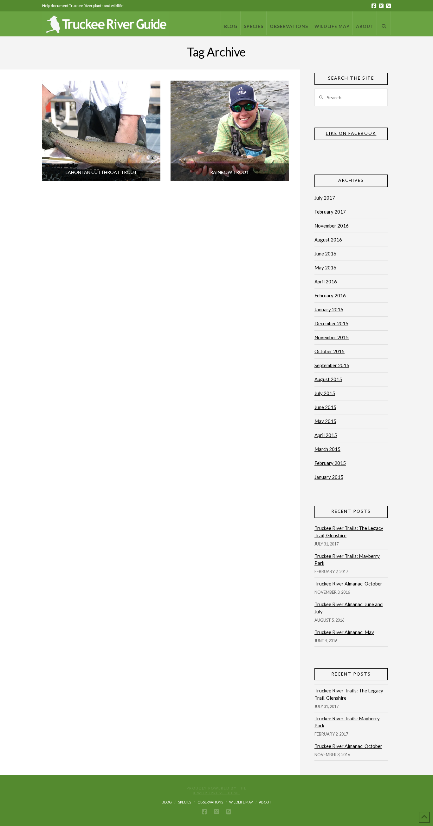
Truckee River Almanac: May (344, 632)
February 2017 (330, 212)
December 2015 (331, 323)
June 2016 (325, 253)
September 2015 (331, 365)
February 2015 (330, 463)
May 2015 (325, 421)
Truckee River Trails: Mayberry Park (347, 559)
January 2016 (328, 309)
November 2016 (331, 225)
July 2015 (324, 393)
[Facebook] (374, 6)
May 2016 (325, 267)
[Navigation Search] (384, 23)
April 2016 (325, 281)
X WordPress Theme (216, 793)
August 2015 (328, 379)
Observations (210, 802)
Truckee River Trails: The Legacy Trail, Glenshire (348, 531)
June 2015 (325, 407)
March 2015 (327, 449)
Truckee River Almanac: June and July (348, 607)
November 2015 (331, 337)
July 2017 (324, 198)
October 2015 (329, 351)
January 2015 (328, 477)
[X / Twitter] (381, 6)
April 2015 (325, 435)
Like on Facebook (351, 133)
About (265, 802)
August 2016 (328, 239)
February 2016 (330, 295)
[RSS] (388, 6)
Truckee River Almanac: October (348, 583)
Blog (167, 802)
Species (184, 802)
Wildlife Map (241, 802)
